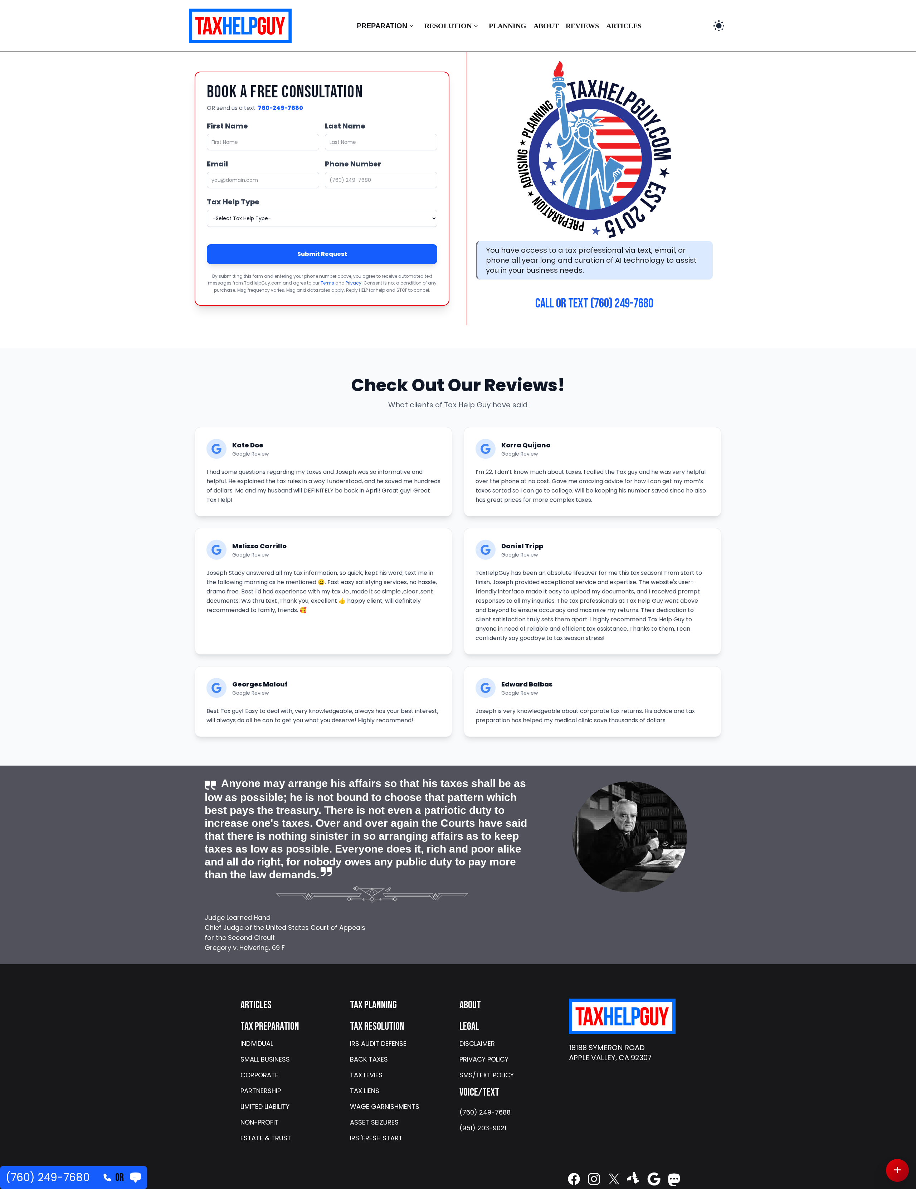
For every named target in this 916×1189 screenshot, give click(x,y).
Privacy (353, 283)
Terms (327, 283)
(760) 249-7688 (485, 1112)
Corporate (259, 1075)
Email (217, 164)
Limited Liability (264, 1106)
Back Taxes (369, 1059)
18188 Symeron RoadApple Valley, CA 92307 (610, 1053)
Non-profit (259, 1122)
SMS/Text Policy (486, 1075)
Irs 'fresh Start (376, 1138)
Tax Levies (366, 1075)
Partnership (260, 1090)
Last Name (345, 126)
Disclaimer (477, 1043)
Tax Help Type (233, 202)
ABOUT (546, 26)
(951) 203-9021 (482, 1128)
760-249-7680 (280, 108)
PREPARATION (382, 26)
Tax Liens (364, 1090)
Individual (256, 1043)
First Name (227, 126)
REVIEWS (582, 26)
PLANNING (507, 26)
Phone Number (353, 164)
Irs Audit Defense (378, 1043)
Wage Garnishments (384, 1106)
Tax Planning (373, 1005)
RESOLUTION (448, 26)
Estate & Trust (265, 1138)
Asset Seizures (374, 1122)
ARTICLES (624, 26)
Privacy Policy (483, 1059)
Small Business (265, 1059)
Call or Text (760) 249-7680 (594, 303)
